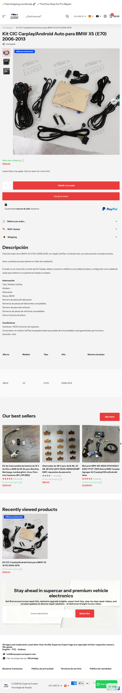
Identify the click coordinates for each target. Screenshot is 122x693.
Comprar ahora (61, 196)
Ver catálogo (4, 16)
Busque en (67, 16)
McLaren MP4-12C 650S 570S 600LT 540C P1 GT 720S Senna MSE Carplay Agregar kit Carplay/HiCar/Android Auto (101, 471)
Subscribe (83, 613)
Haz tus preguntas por (22, 658)
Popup (23, 160)
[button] (10, 182)
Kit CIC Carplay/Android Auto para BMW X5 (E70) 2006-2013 (24, 564)
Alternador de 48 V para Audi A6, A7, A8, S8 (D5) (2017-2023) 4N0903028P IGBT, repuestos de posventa (61, 469)
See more (107, 416)
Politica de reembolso (99, 668)
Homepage (7, 27)
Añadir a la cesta (66, 185)
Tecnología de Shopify (21, 687)
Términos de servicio (70, 668)
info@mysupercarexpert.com (21, 654)
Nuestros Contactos (12, 668)
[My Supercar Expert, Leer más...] (98, 16)
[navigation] (6, 52)
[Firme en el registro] (105, 16)
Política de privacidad (42, 668)
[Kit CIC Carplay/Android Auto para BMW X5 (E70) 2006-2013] (25, 536)
